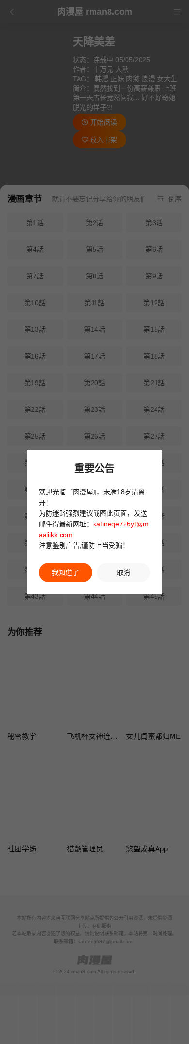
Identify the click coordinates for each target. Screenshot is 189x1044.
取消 (123, 572)
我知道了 (65, 572)
